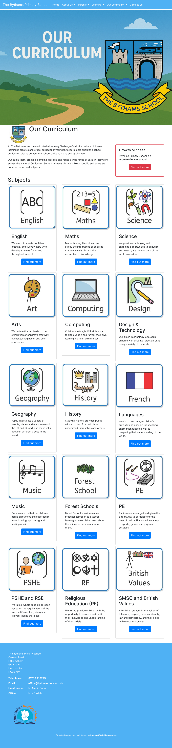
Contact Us (136, 4)
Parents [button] (82, 4)
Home (55, 4)
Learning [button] (97, 4)
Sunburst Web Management (103, 735)
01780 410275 (37, 678)
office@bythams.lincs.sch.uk (45, 683)
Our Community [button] (116, 4)
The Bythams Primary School (25, 5)
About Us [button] (67, 4)
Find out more (140, 167)
